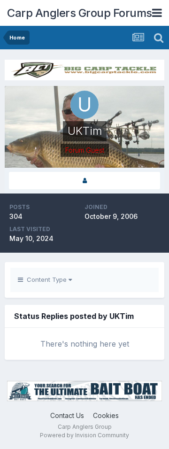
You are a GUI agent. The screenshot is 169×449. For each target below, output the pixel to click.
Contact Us (67, 415)
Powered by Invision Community (84, 435)
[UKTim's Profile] (84, 180)
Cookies (106, 415)
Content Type (46, 279)
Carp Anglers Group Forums (79, 13)
